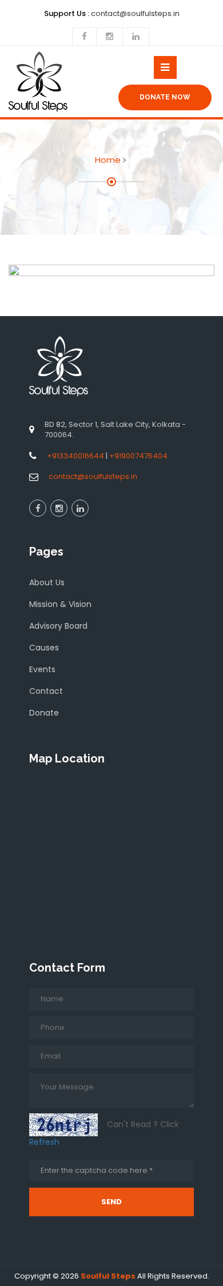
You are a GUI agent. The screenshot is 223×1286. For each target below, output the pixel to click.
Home (108, 160)
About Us (47, 582)
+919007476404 (138, 455)
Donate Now (165, 97)
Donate (44, 712)
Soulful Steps (108, 1276)
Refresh (44, 1142)
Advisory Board (58, 626)
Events (42, 669)
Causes (44, 647)
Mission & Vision (60, 604)
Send (111, 1201)
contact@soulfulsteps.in (93, 476)
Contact (46, 691)
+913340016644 (75, 455)
